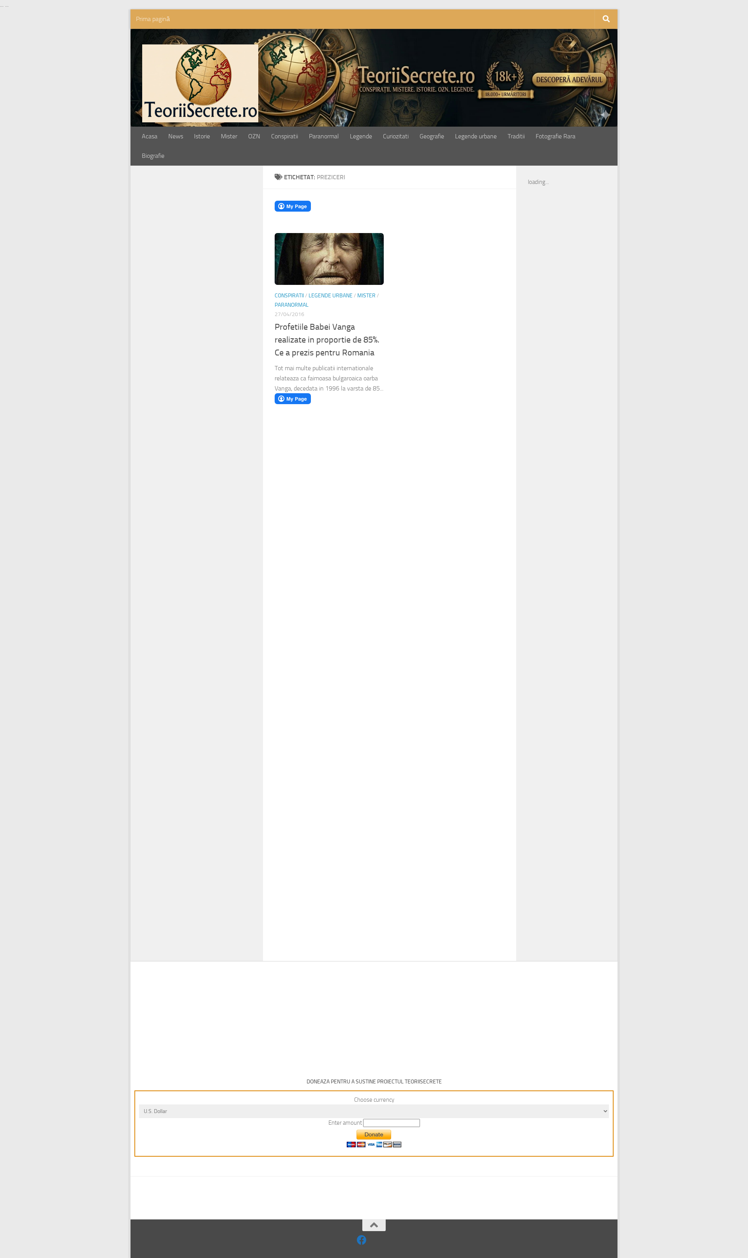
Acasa (149, 136)
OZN (254, 136)
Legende (361, 136)
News (175, 136)
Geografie (432, 136)
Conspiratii (284, 136)
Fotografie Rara (555, 136)
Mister (229, 136)
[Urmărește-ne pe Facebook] (362, 1240)
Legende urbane (476, 136)
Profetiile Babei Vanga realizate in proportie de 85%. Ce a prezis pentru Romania (327, 340)
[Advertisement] (205, 299)
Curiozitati (396, 136)
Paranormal (324, 136)
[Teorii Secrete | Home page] (200, 83)
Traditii (516, 136)
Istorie (202, 136)
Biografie (153, 155)
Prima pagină (153, 19)
